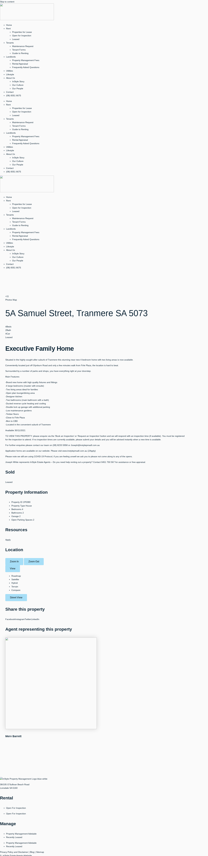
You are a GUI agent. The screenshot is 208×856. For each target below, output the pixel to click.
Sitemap (40, 852)
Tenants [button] (10, 42)
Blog (32, 852)
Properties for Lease (22, 32)
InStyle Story (18, 81)
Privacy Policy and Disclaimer (14, 852)
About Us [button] (10, 78)
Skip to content (7, 1)
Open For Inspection (16, 808)
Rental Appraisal (20, 64)
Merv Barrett (13, 736)
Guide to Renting (20, 53)
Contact (10, 92)
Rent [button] (8, 28)
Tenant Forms (19, 50)
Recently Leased (14, 837)
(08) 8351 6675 (13, 95)
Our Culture (17, 85)
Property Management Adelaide (21, 834)
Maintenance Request (22, 46)
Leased (15, 39)
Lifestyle (10, 74)
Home (9, 25)
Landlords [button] (11, 57)
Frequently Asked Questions (25, 67)
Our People (17, 88)
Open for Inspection (21, 35)
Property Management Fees (25, 60)
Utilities (9, 71)
